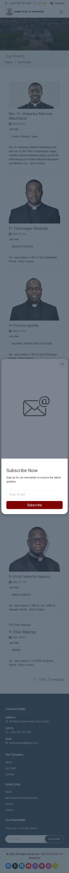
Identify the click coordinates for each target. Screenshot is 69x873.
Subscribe (34, 505)
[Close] (62, 364)
